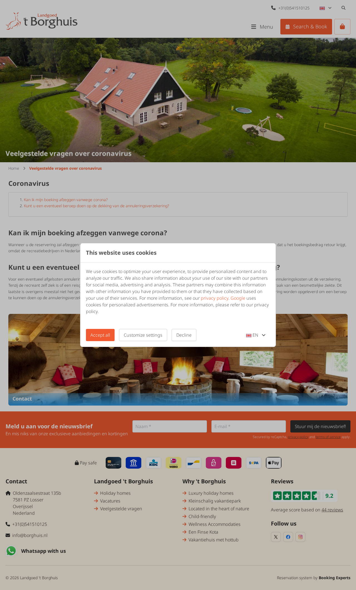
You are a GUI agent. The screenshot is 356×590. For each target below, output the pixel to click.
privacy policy (214, 298)
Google (238, 298)
